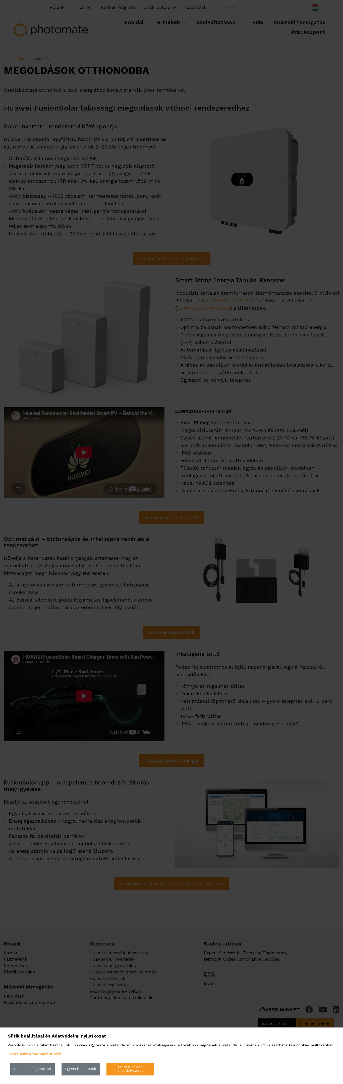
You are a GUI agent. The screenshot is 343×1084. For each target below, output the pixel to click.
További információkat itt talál (34, 1054)
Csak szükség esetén (32, 1069)
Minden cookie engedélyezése (130, 1069)
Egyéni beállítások (80, 1069)
